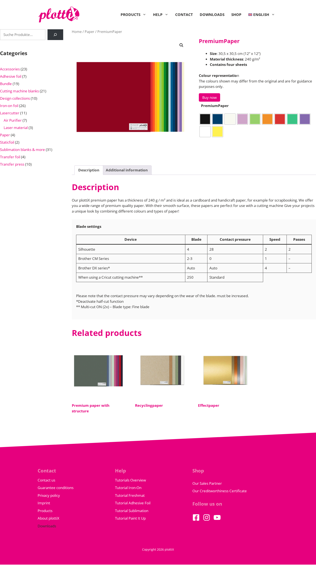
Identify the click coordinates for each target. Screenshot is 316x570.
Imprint (44, 502)
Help (158, 14)
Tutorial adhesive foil (132, 502)
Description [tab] (88, 170)
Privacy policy (49, 495)
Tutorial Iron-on (128, 487)
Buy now (209, 97)
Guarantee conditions (56, 487)
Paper (89, 31)
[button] (181, 45)
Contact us (46, 480)
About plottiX (48, 518)
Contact (184, 14)
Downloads (212, 14)
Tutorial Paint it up (130, 518)
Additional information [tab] (127, 170)
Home (77, 31)
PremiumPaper (215, 105)
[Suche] (55, 34)
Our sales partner (207, 483)
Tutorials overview (130, 480)
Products (130, 14)
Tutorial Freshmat (130, 495)
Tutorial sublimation (131, 510)
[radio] (205, 119)
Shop (236, 14)
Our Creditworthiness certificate (219, 490)
